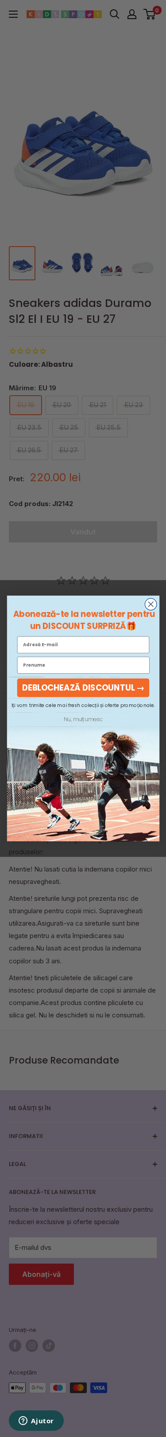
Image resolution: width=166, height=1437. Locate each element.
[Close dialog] (151, 604)
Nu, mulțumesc (83, 719)
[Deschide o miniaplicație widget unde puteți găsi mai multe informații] (36, 1421)
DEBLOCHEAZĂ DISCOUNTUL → (83, 687)
